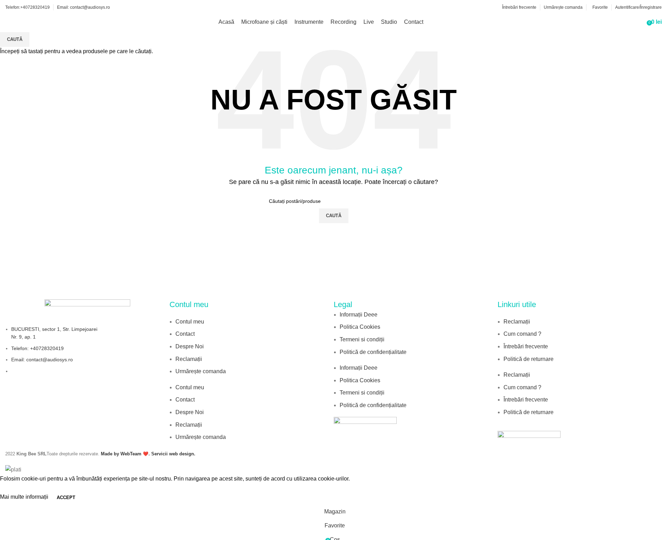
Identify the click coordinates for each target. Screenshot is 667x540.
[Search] (639, 22)
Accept (66, 497)
